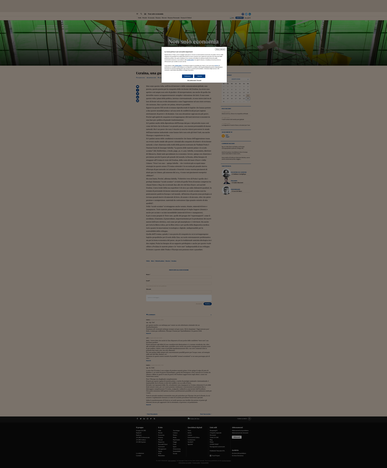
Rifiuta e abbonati (220, 49)
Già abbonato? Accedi (194, 80)
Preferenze (187, 76)
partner (217, 65)
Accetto (200, 76)
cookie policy (190, 59)
